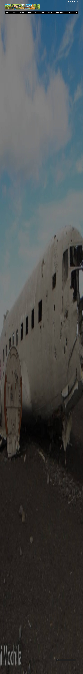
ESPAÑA (14, 12)
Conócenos (7, 1)
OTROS (69, 12)
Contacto (11, 1)
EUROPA (30, 12)
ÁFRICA (42, 12)
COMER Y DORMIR (60, 12)
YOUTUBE (50, 12)
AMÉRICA (22, 12)
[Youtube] (74, 1)
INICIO (7, 12)
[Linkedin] (72, 1)
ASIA (36, 12)
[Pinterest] (77, 1)
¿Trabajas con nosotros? (18, 1)
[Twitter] (70, 1)
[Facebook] (68, 1)
